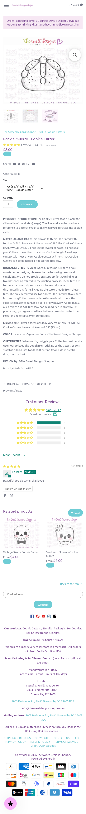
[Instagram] (49, 616)
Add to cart (27, 204)
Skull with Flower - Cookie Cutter (62, 554)
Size (5, 180)
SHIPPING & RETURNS (17, 738)
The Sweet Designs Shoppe (53, 755)
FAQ (76, 738)
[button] (12, 145)
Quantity (8, 197)
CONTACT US (62, 738)
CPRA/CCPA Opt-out (43, 745)
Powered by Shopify (43, 758)
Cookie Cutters (56, 132)
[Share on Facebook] (14, 163)
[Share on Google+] (29, 163)
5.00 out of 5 (53, 410)
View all (75, 512)
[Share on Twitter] (19, 163)
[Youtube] (43, 616)
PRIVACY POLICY (15, 741)
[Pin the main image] (23, 163)
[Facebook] (32, 616)
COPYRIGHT (42, 738)
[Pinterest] (37, 616)
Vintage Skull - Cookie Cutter (20, 552)
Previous (8, 390)
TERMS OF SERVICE (66, 741)
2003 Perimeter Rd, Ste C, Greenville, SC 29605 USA (43, 701)
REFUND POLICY (40, 741)
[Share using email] (33, 163)
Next (19, 390)
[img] (11, 466)
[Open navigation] (6, 5)
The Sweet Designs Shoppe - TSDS (23, 132)
